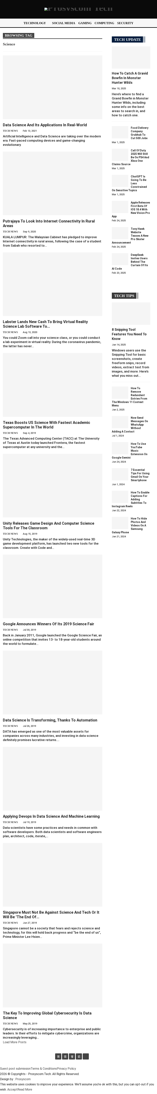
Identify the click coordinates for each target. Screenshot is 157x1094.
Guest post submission (15, 1068)
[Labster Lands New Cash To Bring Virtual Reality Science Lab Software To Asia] (52, 284)
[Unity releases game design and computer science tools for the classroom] (52, 485)
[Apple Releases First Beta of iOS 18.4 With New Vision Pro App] (120, 207)
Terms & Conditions (44, 1068)
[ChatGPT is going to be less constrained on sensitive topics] (120, 181)
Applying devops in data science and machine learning (51, 816)
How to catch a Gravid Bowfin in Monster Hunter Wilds (130, 78)
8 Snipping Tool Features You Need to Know (129, 334)
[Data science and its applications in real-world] (52, 87)
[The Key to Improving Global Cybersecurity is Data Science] (52, 975)
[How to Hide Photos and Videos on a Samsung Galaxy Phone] (120, 523)
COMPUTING (104, 23)
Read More (24, 1089)
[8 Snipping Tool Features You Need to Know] (131, 313)
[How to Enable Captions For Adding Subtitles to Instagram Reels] (120, 497)
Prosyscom (23, 1079)
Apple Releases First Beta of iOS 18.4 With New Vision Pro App (131, 209)
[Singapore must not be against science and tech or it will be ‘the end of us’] (52, 875)
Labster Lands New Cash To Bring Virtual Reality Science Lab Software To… (45, 324)
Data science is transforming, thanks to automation (50, 720)
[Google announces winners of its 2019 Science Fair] (52, 586)
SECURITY (125, 23)
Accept (12, 1089)
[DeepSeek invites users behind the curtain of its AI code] (120, 259)
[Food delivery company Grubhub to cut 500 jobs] (120, 132)
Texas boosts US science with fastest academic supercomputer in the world (46, 424)
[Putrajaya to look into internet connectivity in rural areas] (52, 183)
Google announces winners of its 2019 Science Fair (48, 624)
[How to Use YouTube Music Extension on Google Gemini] (120, 448)
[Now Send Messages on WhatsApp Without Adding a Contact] (120, 422)
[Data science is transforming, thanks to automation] (52, 682)
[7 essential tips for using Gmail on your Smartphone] (120, 474)
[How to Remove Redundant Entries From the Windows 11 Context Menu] (120, 393)
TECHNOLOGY (35, 23)
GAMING (85, 23)
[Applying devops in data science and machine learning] (52, 778)
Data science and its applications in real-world (45, 125)
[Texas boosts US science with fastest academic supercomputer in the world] (52, 385)
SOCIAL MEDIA (63, 23)
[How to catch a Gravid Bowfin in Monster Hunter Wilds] (131, 57)
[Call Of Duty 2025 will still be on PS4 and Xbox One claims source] (120, 155)
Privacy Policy (66, 1068)
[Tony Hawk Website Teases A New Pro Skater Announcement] (120, 233)
